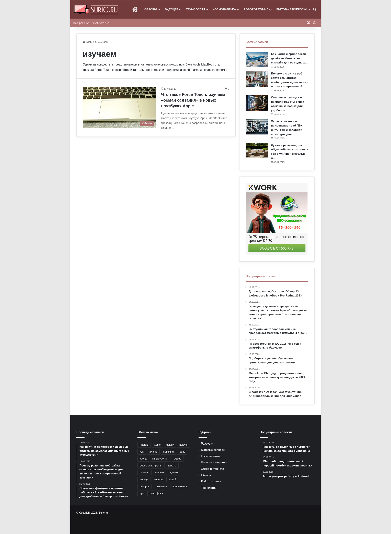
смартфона (156, 493)
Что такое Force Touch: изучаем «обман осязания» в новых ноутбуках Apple (193, 100)
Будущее (171, 9)
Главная (90, 41)
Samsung (168, 451)
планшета (161, 486)
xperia (143, 458)
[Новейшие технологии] (95, 9)
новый (172, 479)
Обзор (177, 458)
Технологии (195, 9)
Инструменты (160, 458)
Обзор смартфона (150, 465)
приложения (179, 486)
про (142, 493)
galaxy (170, 444)
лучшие (159, 472)
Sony (182, 451)
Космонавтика (224, 9)
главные (144, 472)
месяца (144, 479)
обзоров (144, 486)
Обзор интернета (212, 468)
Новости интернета (214, 462)
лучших (173, 472)
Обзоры (150, 9)
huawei (183, 444)
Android (144, 444)
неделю (158, 479)
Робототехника (256, 9)
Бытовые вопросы (291, 9)
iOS (142, 451)
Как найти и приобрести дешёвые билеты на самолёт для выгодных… (289, 58)
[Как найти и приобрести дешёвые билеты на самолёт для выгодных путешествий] (257, 59)
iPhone (153, 451)
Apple (157, 444)
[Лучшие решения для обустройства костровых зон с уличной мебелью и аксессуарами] (257, 150)
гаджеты (171, 465)
